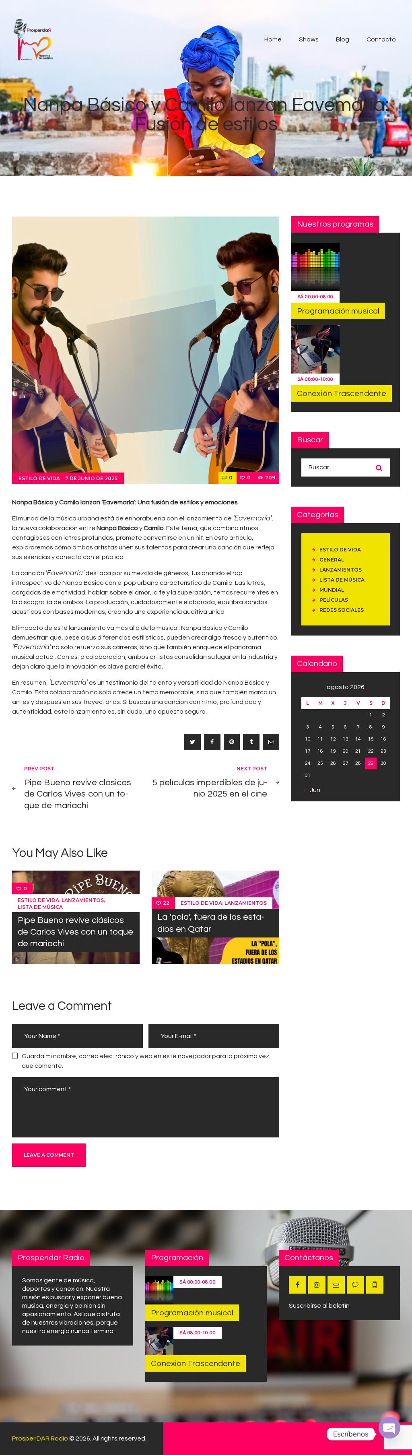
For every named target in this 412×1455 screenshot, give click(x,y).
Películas (333, 600)
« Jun (312, 790)
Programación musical (338, 311)
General (331, 560)
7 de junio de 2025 (91, 478)
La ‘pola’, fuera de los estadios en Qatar (210, 923)
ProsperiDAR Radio (40, 1438)
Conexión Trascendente (341, 394)
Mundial (331, 590)
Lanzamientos (83, 900)
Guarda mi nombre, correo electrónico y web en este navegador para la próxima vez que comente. (145, 1061)
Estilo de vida (39, 478)
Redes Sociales (341, 610)
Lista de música (40, 907)
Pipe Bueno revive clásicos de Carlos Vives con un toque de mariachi (75, 932)
